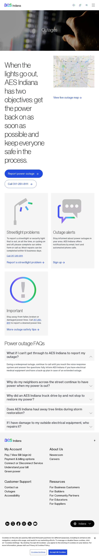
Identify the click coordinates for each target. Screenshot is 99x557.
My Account (13, 449)
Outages (10, 491)
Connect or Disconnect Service (24, 463)
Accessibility (12, 495)
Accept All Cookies (58, 552)
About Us (56, 449)
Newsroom (56, 454)
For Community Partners (64, 495)
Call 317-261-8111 (18, 183)
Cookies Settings (38, 552)
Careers (55, 459)
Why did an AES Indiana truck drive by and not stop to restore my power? (46, 397)
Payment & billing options (20, 459)
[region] (49, 545)
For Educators (58, 499)
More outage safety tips (22, 329)
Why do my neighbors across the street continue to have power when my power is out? (47, 384)
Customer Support (18, 481)
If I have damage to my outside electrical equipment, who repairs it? (48, 424)
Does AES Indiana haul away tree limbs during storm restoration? (44, 411)
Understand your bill (16, 467)
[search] (86, 5)
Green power (12, 471)
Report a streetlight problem (24, 262)
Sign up (58, 262)
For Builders (57, 491)
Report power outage (21, 173)
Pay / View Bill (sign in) (18, 454)
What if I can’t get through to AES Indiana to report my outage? (46, 355)
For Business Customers (65, 487)
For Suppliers (58, 503)
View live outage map (66, 97)
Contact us (11, 487)
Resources (57, 481)
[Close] (95, 538)
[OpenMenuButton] (73, 5)
